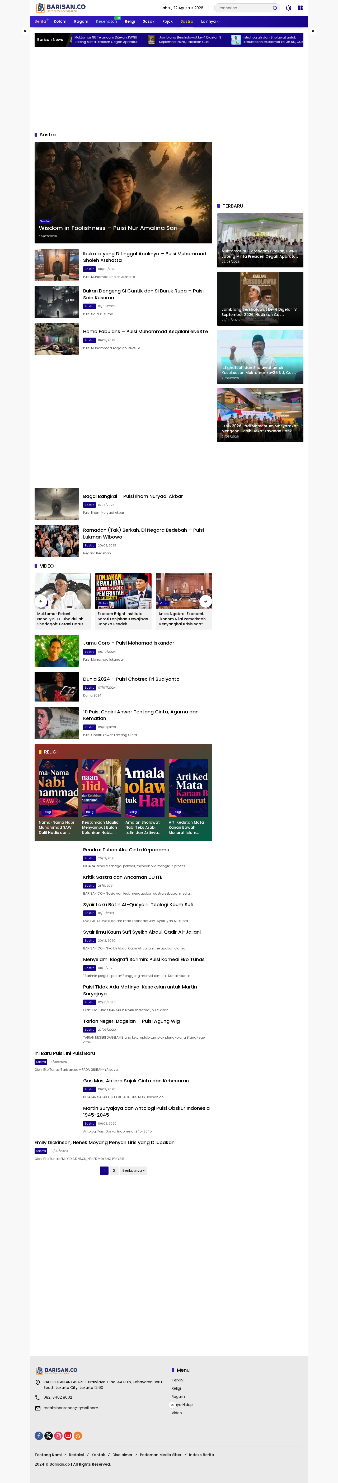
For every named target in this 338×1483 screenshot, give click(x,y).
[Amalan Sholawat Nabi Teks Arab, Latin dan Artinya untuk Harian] (145, 788)
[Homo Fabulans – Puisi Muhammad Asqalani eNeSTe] (57, 339)
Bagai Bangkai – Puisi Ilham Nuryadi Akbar (133, 496)
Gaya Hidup (182, 1404)
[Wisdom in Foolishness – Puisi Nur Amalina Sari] (123, 192)
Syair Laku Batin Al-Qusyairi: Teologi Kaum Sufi (138, 904)
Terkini (178, 1380)
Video (103, 603)
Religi (47, 812)
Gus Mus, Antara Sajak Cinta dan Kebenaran (136, 1080)
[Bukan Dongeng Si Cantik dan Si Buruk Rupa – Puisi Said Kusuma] (57, 302)
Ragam (178, 1396)
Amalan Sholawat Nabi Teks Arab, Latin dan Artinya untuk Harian (142, 828)
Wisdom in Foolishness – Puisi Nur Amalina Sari (108, 228)
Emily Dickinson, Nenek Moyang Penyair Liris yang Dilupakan (105, 1142)
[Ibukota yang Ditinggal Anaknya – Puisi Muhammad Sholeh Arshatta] (57, 265)
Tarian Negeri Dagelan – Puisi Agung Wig (131, 1021)
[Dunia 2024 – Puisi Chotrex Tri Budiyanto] (57, 687)
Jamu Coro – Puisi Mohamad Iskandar (128, 643)
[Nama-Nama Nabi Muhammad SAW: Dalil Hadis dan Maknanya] (58, 788)
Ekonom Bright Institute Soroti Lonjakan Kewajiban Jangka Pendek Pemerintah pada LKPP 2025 (123, 619)
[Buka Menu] (300, 8)
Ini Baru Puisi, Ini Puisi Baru (65, 1053)
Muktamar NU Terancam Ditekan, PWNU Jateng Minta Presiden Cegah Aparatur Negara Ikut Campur (70, 39)
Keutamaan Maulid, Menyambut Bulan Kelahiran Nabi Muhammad (100, 828)
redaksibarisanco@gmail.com (71, 1407)
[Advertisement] (169, 89)
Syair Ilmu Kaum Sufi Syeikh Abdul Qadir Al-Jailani (142, 932)
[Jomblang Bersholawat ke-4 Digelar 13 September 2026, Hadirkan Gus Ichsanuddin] (115, 40)
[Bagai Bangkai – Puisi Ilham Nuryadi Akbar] (57, 504)
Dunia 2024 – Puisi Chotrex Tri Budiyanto (131, 679)
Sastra (45, 221)
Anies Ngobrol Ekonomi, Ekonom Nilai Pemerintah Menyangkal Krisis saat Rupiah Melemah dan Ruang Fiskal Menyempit (182, 619)
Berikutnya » (133, 1170)
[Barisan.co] (61, 7)
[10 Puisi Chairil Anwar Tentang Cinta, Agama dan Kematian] (57, 723)
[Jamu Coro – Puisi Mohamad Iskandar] (57, 651)
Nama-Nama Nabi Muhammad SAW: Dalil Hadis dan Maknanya (56, 828)
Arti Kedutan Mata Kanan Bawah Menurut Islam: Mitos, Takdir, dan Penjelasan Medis (186, 828)
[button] (275, 7)
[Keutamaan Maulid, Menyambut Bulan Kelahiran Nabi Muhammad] (101, 788)
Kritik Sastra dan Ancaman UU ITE (122, 877)
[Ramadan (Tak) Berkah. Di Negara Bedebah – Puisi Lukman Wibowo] (57, 541)
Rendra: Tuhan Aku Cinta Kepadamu (126, 849)
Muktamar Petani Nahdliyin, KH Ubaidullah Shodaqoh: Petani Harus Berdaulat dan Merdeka (60, 619)
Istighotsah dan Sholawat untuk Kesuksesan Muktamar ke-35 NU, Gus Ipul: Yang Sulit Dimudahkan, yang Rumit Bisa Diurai (241, 39)
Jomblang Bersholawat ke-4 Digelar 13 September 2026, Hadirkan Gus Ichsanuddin (154, 39)
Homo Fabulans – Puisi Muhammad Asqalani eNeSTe (145, 331)
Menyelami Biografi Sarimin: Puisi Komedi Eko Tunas (144, 959)
